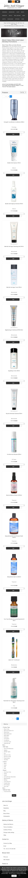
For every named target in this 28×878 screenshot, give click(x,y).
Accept (14, 875)
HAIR (18, 12)
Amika (5, 773)
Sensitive (6, 759)
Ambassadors (7, 816)
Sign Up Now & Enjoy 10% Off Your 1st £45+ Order (14, 23)
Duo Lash (6, 786)
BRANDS (4, 12)
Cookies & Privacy (8, 829)
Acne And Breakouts (8, 748)
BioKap (5, 780)
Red (5, 768)
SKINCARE (12, 12)
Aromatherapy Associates (10, 776)
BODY (22, 12)
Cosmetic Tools (7, 741)
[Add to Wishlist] (21, 134)
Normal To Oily (7, 756)
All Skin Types (7, 751)
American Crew (7, 772)
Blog (5, 810)
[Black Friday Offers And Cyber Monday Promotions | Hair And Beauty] (14, 6)
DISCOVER (10, 19)
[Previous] (3, 96)
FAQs (5, 835)
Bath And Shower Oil (8, 730)
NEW (23, 19)
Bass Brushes (7, 778)
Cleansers (6, 737)
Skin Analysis (6, 859)
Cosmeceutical (7, 791)
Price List (6, 857)
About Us (6, 805)
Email (5, 846)
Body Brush (6, 732)
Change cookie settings (9, 832)
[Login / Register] (10, 1)
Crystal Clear (7, 783)
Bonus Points (6, 813)
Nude (5, 765)
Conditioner (6, 740)
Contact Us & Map (8, 843)
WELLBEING (17, 15)
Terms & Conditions (8, 827)
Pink (5, 766)
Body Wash (6, 735)
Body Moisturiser (8, 734)
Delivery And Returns (8, 824)
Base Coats (6, 729)
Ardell (5, 775)
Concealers (6, 738)
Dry (5, 753)
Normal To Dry (7, 755)
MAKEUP (4, 15)
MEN (24, 15)
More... (4, 745)
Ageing (5, 750)
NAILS (10, 15)
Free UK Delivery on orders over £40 (14, 25)
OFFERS (17, 19)
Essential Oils (7, 743)
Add (13, 134)
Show (14, 795)
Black (5, 763)
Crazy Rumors (7, 781)
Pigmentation (7, 758)
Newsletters (6, 808)
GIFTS (4, 19)
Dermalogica (7, 784)
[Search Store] (13, 1)
